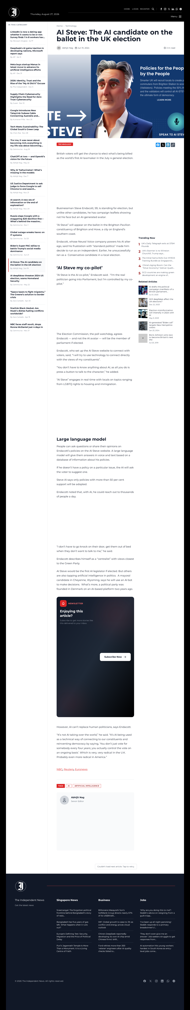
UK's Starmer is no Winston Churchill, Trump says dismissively (155, 252)
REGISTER (144, 9)
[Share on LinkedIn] (168, 145)
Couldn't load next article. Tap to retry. (116, 866)
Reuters (69, 769)
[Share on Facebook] (158, 145)
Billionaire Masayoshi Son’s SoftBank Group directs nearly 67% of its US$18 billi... (115, 913)
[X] (169, 9)
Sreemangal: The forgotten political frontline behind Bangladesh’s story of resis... (74, 913)
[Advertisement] (95, 183)
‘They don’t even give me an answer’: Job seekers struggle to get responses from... (157, 936)
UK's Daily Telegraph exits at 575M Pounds (158, 245)
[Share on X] (163, 145)
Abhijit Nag (67, 48)
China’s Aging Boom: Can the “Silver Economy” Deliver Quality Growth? (158, 266)
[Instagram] (165, 9)
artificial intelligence (87, 786)
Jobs (143, 900)
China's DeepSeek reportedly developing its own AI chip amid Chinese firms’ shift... (114, 936)
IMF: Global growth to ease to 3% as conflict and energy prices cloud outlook (115, 925)
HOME (127, 9)
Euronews (81, 769)
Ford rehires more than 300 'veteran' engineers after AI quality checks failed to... (114, 948)
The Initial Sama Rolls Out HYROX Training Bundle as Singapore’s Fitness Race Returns (158, 259)
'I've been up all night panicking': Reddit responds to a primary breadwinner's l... (156, 925)
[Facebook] (161, 9)
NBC (59, 769)
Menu (174, 16)
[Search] (153, 9)
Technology (71, 26)
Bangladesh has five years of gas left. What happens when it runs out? (72, 925)
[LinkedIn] (173, 9)
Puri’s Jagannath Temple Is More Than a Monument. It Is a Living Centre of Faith (72, 948)
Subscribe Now (113, 656)
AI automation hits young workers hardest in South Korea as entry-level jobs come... (156, 948)
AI (69, 786)
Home (60, 26)
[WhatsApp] (177, 9)
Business (104, 900)
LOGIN (135, 9)
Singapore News (67, 900)
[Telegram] (181, 9)
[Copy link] (173, 145)
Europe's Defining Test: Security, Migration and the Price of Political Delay (74, 936)
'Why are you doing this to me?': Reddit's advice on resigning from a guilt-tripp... (157, 913)
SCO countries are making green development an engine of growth (158, 274)
